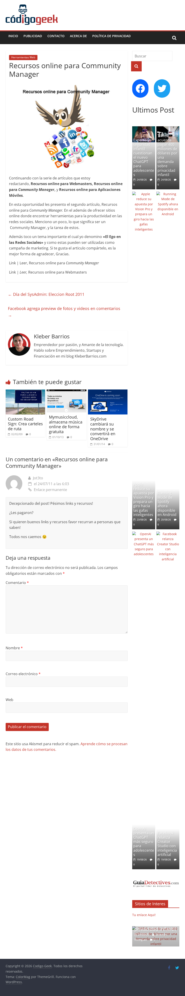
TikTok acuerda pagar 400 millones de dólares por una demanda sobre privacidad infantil (167, 155)
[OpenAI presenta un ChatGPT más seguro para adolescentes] (143, 534)
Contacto (56, 36)
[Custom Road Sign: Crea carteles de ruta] (25, 392)
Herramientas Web (23, 57)
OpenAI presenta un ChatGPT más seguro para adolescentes (143, 841)
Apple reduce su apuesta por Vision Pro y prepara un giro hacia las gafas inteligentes (143, 499)
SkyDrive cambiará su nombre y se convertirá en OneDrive (102, 428)
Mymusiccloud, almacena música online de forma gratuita (65, 424)
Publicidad (32, 36)
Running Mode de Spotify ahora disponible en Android (166, 504)
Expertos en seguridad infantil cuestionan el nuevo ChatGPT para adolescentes (143, 157)
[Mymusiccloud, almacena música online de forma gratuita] (66, 392)
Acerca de (78, 36)
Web (9, 699)
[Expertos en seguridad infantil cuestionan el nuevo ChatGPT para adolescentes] (143, 129)
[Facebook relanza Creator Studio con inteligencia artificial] (168, 534)
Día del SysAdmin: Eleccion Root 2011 (46, 294)
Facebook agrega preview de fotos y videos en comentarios (64, 312)
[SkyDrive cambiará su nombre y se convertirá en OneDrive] (108, 392)
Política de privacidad (111, 36)
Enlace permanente (50, 489)
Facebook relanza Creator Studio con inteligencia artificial (167, 844)
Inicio (13, 36)
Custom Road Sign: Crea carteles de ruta (25, 423)
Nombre (14, 647)
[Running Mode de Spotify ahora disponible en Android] (168, 194)
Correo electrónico (23, 673)
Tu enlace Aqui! (144, 915)
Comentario (17, 582)
